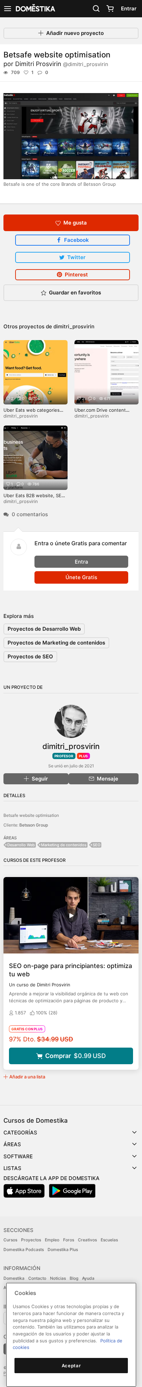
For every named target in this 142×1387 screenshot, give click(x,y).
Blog (74, 1278)
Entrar (128, 8)
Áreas (12, 1144)
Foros (68, 1239)
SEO (96, 844)
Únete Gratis (81, 577)
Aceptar (71, 1365)
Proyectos (31, 1239)
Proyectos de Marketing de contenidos (56, 642)
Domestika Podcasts (23, 1249)
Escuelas (109, 1239)
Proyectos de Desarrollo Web (44, 629)
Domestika (13, 1278)
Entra (81, 561)
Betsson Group (33, 825)
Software (18, 1156)
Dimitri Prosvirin (61, 63)
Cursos (10, 1239)
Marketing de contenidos (64, 844)
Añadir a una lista (27, 1076)
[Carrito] (109, 8)
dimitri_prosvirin (73, 326)
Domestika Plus (63, 1249)
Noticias (58, 1278)
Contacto (37, 1278)
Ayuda (88, 1278)
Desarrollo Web (21, 844)
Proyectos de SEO (30, 656)
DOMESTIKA (34, 8)
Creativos (87, 1239)
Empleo (52, 1239)
